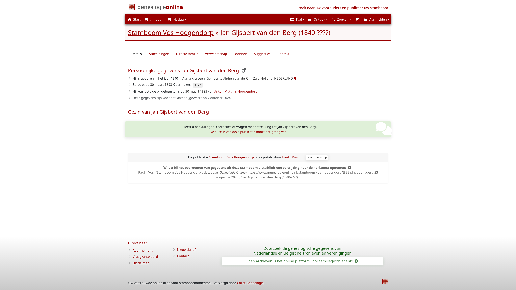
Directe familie (187, 54)
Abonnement (143, 250)
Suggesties (262, 54)
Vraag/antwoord (145, 256)
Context (283, 54)
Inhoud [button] (155, 19)
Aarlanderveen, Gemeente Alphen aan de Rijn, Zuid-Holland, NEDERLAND (237, 78)
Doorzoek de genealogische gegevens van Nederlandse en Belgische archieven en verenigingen (302, 251)
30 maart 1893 (161, 84)
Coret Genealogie (250, 283)
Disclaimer (141, 263)
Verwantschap (216, 54)
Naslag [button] (178, 19)
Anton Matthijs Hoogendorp (235, 91)
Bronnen (240, 54)
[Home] (385, 281)
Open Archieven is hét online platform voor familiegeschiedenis (300, 261)
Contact (183, 256)
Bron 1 (197, 84)
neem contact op (317, 157)
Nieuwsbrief (186, 249)
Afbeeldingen (159, 54)
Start (136, 19)
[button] (297, 19)
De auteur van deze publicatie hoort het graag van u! (250, 131)
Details (136, 54)
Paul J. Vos (290, 157)
